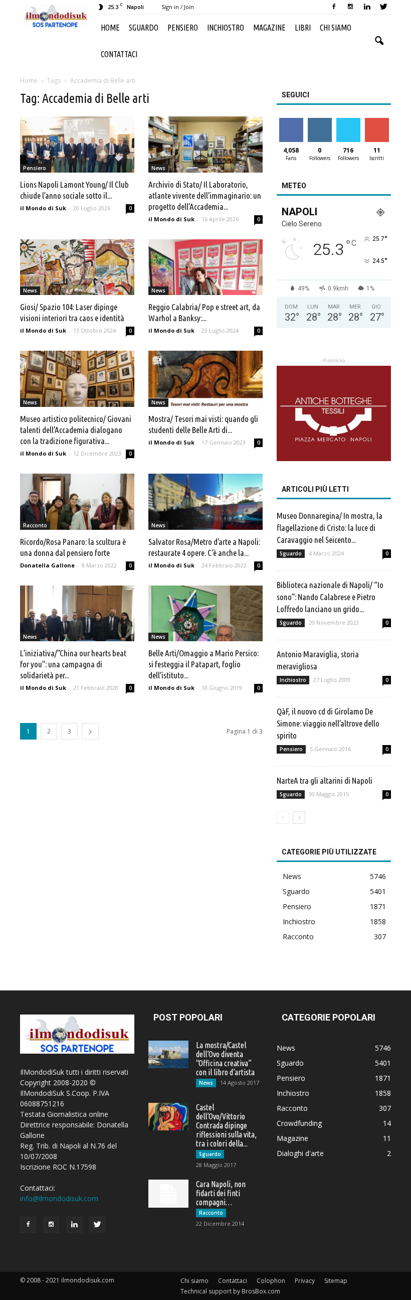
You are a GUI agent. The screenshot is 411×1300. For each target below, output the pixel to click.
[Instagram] (350, 7)
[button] (379, 41)
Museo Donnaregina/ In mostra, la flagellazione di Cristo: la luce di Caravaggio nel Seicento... (329, 527)
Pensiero (182, 27)
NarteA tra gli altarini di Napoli (324, 780)
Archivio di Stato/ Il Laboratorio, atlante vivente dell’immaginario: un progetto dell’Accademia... (204, 195)
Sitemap (335, 1280)
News (158, 168)
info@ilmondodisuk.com (59, 1198)
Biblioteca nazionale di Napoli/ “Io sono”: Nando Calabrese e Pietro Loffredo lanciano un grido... (330, 597)
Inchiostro (225, 27)
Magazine (269, 27)
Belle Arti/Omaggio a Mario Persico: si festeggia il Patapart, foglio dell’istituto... (203, 664)
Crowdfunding (299, 1123)
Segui (319, 121)
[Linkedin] (366, 7)
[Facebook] (333, 7)
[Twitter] (383, 7)
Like (291, 121)
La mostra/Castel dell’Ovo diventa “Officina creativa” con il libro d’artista (225, 1059)
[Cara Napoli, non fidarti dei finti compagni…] (168, 1194)
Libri (303, 27)
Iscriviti (376, 121)
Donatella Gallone (47, 565)
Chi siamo (335, 27)
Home (110, 27)
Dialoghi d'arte (300, 1153)
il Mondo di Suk (43, 208)
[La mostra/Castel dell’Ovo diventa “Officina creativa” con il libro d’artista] (168, 1054)
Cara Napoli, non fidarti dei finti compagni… (221, 1193)
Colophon (271, 1280)
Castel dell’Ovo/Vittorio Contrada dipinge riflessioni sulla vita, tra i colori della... (226, 1125)
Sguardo (143, 27)
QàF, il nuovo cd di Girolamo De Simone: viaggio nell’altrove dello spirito (328, 723)
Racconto (35, 525)
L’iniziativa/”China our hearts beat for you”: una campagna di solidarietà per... (73, 664)
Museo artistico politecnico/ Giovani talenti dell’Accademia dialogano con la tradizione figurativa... (75, 430)
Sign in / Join (177, 7)
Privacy (305, 1280)
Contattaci (119, 54)
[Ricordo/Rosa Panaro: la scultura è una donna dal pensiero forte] (77, 502)
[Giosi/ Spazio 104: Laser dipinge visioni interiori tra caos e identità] (77, 267)
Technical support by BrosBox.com (230, 1291)
